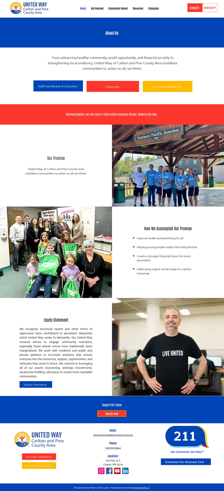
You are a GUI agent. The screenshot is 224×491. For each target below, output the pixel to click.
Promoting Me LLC (141, 487)
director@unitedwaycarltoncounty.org (113, 434)
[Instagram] (101, 471)
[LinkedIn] (125, 471)
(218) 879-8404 (113, 447)
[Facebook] (109, 471)
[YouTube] (117, 471)
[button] (138, 8)
